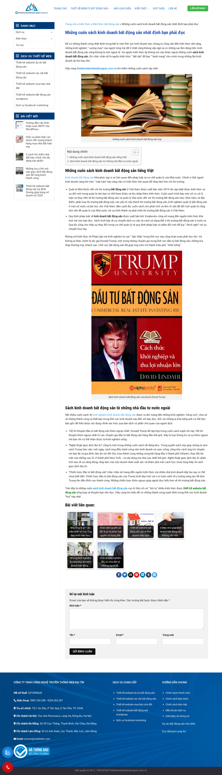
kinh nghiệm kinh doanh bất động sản (114, 414)
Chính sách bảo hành (177, 698)
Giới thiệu (159, 8)
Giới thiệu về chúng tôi (177, 716)
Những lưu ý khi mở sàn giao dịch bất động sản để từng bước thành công (39, 173)
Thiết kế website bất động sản (89, 8)
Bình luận (75, 605)
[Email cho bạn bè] (130, 575)
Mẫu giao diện (122, 8)
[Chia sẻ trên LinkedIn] (142, 575)
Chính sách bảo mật (176, 704)
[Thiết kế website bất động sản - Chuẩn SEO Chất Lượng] (31, 8)
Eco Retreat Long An (174, 731)
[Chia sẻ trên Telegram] (154, 575)
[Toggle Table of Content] (134, 152)
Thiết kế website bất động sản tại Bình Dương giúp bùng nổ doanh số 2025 (37, 190)
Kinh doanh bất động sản (79, 177)
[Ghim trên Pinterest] (136, 575)
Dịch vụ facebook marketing (32, 105)
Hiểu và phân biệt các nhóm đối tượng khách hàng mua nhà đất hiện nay (39, 142)
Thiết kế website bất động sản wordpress (33, 96)
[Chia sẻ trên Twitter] (124, 575)
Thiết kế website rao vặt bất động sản (32, 75)
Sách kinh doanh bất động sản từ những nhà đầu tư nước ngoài (104, 161)
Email (119, 635)
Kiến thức (141, 8)
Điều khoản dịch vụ (176, 710)
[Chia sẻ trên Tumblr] (148, 575)
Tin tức (20, 45)
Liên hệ (172, 8)
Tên (72, 635)
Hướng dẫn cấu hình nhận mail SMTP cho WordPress (38, 126)
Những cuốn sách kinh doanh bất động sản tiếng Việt (98, 157)
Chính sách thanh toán (178, 692)
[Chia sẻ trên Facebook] (118, 575)
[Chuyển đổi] (51, 32)
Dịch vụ (20, 32)
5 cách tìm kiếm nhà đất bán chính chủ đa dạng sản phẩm (38, 157)
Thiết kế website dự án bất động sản (31, 64)
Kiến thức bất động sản (106, 24)
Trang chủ (60, 8)
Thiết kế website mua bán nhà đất (33, 86)
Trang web (168, 635)
